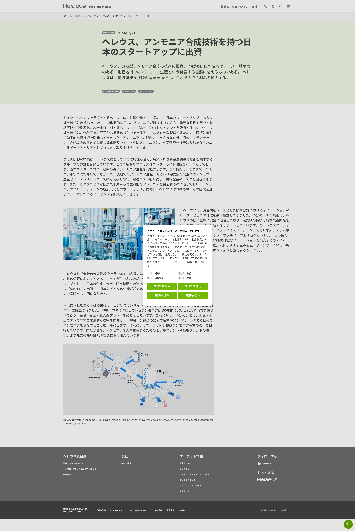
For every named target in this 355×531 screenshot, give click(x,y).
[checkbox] (150, 273)
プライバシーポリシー (172, 262)
